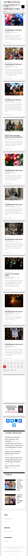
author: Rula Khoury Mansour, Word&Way (12, 314)
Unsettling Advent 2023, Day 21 (14, 204)
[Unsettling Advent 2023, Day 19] (14, 300)
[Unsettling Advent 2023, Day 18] (14, 334)
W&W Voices (7, 28)
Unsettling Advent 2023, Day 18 (14, 344)
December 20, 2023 (9, 345)
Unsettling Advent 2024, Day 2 (13, 64)
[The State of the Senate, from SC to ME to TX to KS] (10, 490)
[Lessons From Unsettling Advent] (14, 263)
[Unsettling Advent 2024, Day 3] (14, 19)
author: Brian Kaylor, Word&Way (13, 102)
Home (4, 11)
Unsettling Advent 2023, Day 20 (14, 239)
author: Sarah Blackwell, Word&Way (11, 173)
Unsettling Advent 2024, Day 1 (13, 100)
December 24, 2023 (9, 172)
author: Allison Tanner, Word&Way (11, 347)
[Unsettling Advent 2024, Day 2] (14, 54)
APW (6, 134)
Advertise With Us (8, 531)
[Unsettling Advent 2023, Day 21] (14, 194)
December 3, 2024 (9, 31)
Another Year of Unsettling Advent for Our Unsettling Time (14, 136)
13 (8, 370)
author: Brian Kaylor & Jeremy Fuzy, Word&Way (12, 278)
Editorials (7, 98)
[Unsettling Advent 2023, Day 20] (14, 229)
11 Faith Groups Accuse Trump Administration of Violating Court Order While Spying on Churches (14, 445)
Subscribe (6, 541)
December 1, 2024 (9, 101)
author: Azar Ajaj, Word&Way (12, 241)
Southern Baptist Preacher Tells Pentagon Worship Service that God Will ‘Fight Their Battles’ (13, 459)
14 (11, 370)
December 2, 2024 (9, 65)
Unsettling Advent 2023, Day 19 (14, 311)
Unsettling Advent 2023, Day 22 (14, 170)
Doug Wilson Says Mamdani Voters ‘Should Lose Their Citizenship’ (12, 439)
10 (18, 366)
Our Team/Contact (8, 518)
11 (21, 366)
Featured (7, 62)
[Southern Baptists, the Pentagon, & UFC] (10, 504)
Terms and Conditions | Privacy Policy (13, 551)
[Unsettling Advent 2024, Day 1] (14, 89)
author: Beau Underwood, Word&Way (11, 33)
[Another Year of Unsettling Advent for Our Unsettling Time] (14, 125)
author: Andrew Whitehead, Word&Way (11, 67)
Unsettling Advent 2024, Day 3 (13, 30)
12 (4, 370)
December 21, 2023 (9, 276)
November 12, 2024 (9, 138)
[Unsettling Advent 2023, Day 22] (14, 160)
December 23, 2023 (9, 206)
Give (5, 521)
